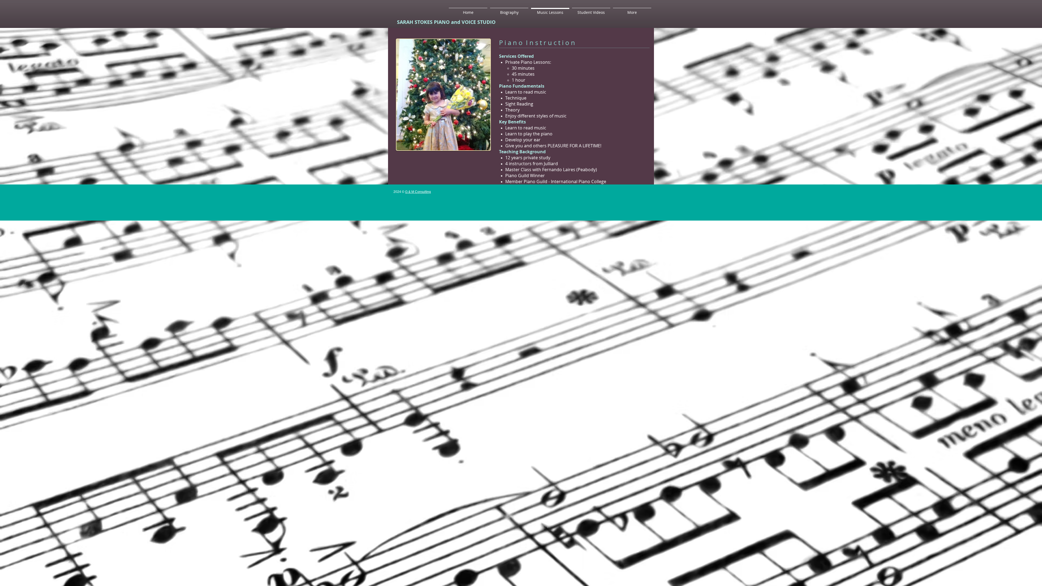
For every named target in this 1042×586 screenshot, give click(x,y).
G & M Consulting (418, 192)
